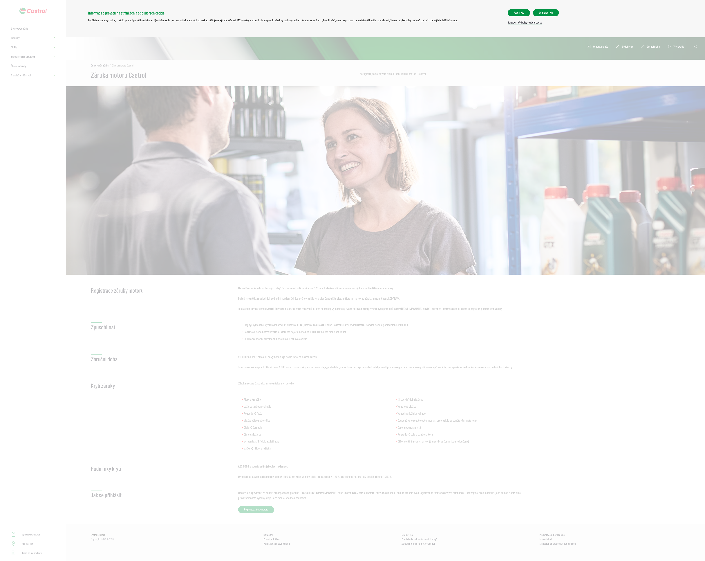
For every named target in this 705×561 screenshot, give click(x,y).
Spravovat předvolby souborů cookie (525, 22)
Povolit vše (519, 12)
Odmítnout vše (546, 12)
